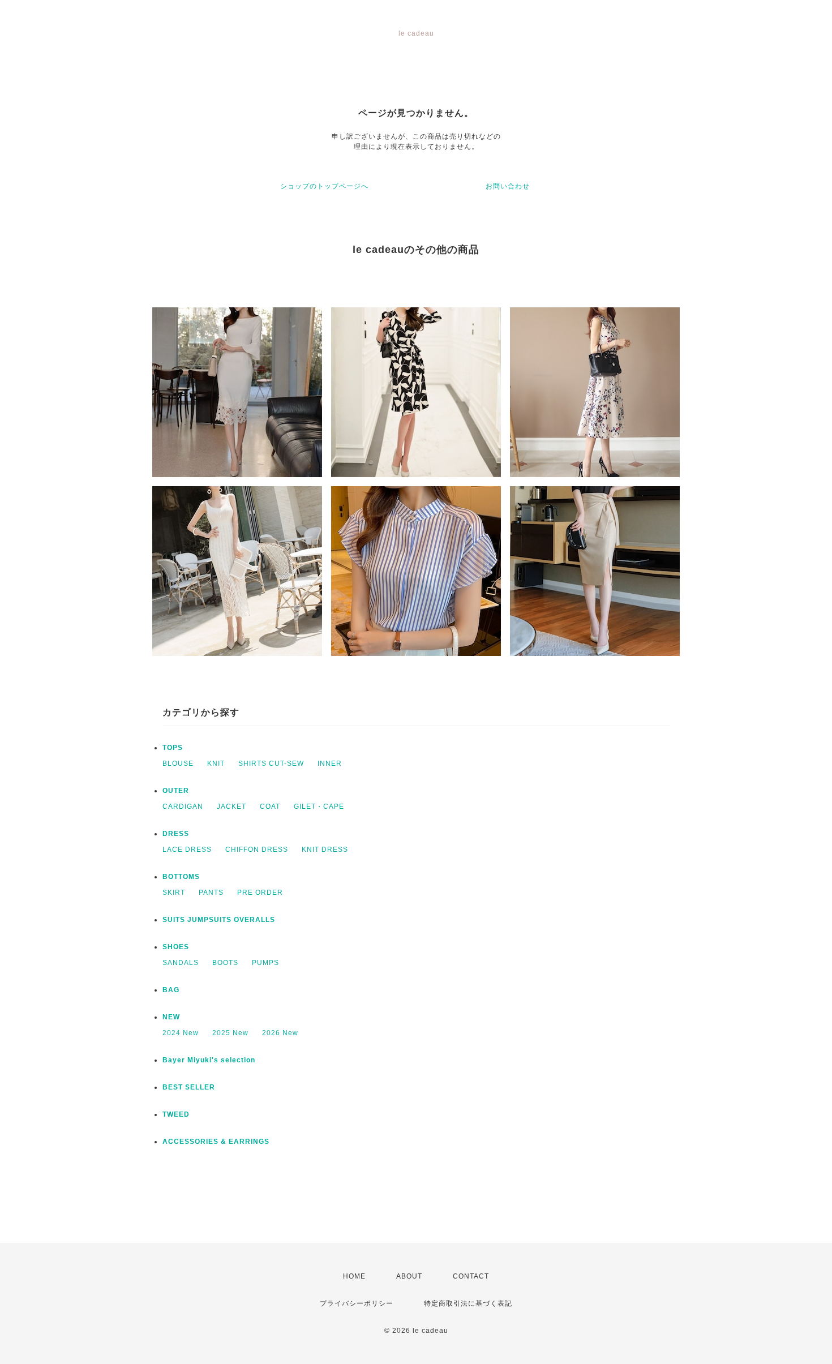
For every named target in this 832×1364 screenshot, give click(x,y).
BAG (170, 990)
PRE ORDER (260, 893)
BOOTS (225, 963)
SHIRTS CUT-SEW (271, 763)
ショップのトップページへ (324, 186)
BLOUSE (178, 763)
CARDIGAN (182, 806)
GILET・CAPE (319, 806)
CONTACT (471, 1276)
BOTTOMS (181, 877)
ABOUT (409, 1276)
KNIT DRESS (325, 849)
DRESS (175, 834)
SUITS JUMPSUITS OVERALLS (218, 920)
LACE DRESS (187, 849)
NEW (171, 1017)
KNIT (216, 763)
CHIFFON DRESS (256, 849)
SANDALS (180, 963)
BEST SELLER (188, 1087)
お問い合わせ (508, 186)
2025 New (230, 1033)
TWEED (176, 1114)
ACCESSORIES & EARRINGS (215, 1142)
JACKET (231, 806)
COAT (270, 806)
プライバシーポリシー (356, 1303)
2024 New (180, 1033)
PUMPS (265, 963)
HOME (354, 1276)
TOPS (172, 748)
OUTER (175, 791)
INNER (330, 763)
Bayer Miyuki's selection (208, 1060)
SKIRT (173, 893)
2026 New (280, 1033)
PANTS (211, 893)
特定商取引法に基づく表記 (468, 1303)
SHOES (175, 947)
